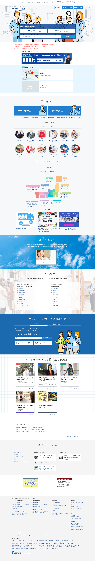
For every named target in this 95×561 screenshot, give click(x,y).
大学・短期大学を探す (16, 502)
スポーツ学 (55, 288)
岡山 (33, 187)
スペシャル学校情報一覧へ (50, 414)
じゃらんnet (26, 545)
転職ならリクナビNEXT (16, 540)
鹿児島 (33, 204)
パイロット (21, 303)
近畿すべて (43, 205)
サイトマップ (65, 1)
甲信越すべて (48, 181)
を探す (33, 31)
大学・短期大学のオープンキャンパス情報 (20, 504)
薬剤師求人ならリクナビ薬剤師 (18, 543)
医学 (63, 513)
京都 (44, 202)
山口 (38, 187)
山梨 (49, 180)
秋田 (62, 188)
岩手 (65, 186)
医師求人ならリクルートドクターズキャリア (70, 541)
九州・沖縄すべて (30, 206)
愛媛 (33, 189)
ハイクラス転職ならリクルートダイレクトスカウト (35, 543)
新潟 (47, 180)
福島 (67, 188)
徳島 (28, 189)
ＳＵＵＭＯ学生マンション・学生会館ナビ (64, 535)
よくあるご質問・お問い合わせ (76, 1)
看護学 (54, 295)
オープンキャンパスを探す (23, 343)
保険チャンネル (62, 546)
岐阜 (52, 202)
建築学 (54, 292)
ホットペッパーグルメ (26, 546)
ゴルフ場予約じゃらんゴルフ (17, 548)
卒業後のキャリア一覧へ (50, 388)
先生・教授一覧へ (74, 388)
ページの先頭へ (80, 491)
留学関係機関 (35, 117)
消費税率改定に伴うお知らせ (77, 529)
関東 (18, 513)
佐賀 (30, 203)
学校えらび (16, 454)
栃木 (64, 194)
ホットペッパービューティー (37, 546)
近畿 (13, 514)
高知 (36, 189)
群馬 (67, 194)
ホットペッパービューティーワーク (51, 546)
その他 (78, 117)
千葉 (61, 196)
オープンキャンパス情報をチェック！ (27, 334)
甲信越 (21, 513)
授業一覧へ (31, 414)
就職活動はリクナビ (53, 540)
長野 (52, 180)
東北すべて (63, 190)
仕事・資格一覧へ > (40, 308)
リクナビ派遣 (60, 540)
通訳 (55, 505)
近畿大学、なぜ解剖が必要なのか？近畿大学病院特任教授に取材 (30, 427)
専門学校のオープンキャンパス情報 (40, 504)
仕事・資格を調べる (56, 502)
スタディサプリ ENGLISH (24, 535)
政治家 (20, 301)
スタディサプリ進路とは (56, 1)
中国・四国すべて (30, 191)
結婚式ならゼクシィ (34, 545)
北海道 (65, 180)
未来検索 (13, 2)
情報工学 (55, 301)
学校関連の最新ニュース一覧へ (72, 436)
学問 (29, 2)
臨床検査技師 (22, 299)
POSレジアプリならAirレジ (29, 548)
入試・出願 (61, 2)
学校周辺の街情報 (74, 524)
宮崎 (30, 204)
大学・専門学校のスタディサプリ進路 (65, 543)
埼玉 (69, 194)
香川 (30, 189)
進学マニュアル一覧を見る (20, 461)
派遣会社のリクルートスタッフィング (71, 540)
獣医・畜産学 (56, 305)
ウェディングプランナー (24, 305)
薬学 (66, 513)
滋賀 (41, 202)
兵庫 (41, 203)
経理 (52, 505)
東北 (16, 513)
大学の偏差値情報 (15, 508)
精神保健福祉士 (56, 508)
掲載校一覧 (73, 521)
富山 (43, 186)
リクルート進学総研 (44, 535)
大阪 (47, 202)
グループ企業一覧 (52, 548)
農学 (54, 303)
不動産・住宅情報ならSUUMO (44, 545)
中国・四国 (16, 514)
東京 (64, 196)
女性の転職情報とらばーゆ (43, 540)
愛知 (57, 202)
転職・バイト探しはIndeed (51, 543)
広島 (36, 187)
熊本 (36, 203)
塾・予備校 (71, 117)
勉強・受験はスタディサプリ (17, 545)
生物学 (54, 299)
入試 (15, 459)
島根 (30, 187)
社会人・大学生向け (73, 2)
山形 (65, 188)
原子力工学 (56, 514)
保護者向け (81, 2)
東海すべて (53, 203)
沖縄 (36, 204)
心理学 (54, 290)
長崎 (33, 203)
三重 (60, 202)
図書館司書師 (22, 292)
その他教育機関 (45, 2)
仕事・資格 (24, 2)
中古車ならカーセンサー (17, 546)
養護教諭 (21, 288)
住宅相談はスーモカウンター (63, 545)
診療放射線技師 (22, 290)
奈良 (44, 203)
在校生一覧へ (31, 388)
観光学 (53, 513)
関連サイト (46, 548)
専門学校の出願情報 (37, 506)
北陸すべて (44, 188)
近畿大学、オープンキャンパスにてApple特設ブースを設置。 (30, 429)
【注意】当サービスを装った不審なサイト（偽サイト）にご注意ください (31, 46)
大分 (28, 204)
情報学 (56, 513)
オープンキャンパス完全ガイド (40, 342)
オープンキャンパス (54, 2)
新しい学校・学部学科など (47, 117)
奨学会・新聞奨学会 (61, 117)
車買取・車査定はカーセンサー (18, 541)
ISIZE (57, 548)
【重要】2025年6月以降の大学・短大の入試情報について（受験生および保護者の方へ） (35, 44)
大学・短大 (33, 2)
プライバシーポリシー (75, 516)
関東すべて (62, 197)
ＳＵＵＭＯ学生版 (51, 535)
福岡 (28, 203)
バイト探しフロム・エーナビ (31, 541)
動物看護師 (21, 294)
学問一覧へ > (75, 308)
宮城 (67, 186)
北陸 (27, 513)
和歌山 (47, 203)
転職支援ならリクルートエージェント (29, 540)
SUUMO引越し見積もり (74, 545)
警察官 (20, 297)
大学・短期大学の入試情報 (17, 506)
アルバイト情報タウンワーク (43, 541)
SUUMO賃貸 (53, 545)
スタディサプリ (15, 535)
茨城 (61, 194)
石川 (45, 186)
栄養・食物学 (56, 294)
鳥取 (28, 187)
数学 (52, 514)
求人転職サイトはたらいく (55, 541)
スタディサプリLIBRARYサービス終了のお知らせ (26, 48)
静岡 (54, 202)
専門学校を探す (36, 502)
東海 (24, 513)
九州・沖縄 (21, 514)
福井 (48, 186)
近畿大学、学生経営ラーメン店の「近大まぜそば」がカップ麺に (30, 431)
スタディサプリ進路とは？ (76, 508)
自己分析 (18, 2)
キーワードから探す (75, 523)
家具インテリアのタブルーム (72, 546)
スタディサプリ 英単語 (34, 535)
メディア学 (55, 297)
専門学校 (39, 2)
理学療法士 (21, 295)
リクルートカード (39, 548)
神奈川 (67, 196)
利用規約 (73, 515)
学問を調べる (54, 510)
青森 (62, 186)
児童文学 (60, 513)
